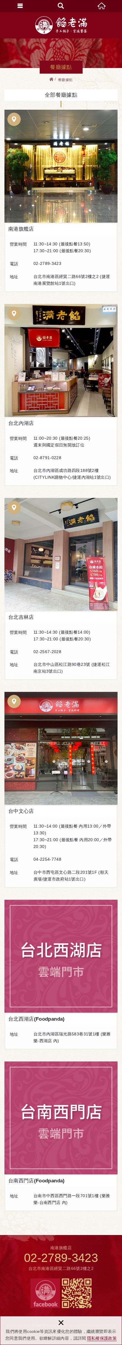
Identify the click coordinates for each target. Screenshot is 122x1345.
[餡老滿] (61, 25)
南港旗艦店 (61, 166)
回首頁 (101, 6)
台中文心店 (61, 748)
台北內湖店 (61, 360)
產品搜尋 (61, 6)
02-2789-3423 (61, 1258)
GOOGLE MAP (14, 119)
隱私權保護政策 (102, 1338)
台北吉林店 (61, 554)
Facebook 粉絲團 (45, 1293)
